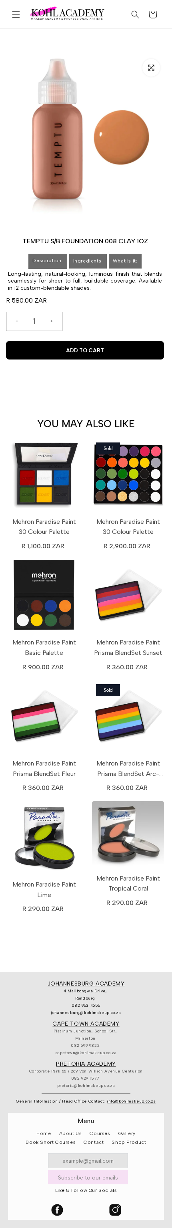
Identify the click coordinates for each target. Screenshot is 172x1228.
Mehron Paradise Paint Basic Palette (44, 647)
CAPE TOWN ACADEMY (85, 1023)
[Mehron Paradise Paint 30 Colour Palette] (44, 476)
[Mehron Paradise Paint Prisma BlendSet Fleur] (44, 718)
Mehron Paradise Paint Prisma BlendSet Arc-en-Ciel (128, 769)
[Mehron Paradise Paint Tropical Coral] (128, 836)
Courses (100, 1133)
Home (43, 1133)
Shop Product (129, 1142)
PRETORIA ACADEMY (86, 1063)
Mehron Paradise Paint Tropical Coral (128, 884)
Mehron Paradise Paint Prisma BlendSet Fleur (44, 768)
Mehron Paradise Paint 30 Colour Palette (44, 527)
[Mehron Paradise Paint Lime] (44, 839)
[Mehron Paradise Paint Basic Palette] (44, 597)
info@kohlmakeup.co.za (131, 1101)
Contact (94, 1142)
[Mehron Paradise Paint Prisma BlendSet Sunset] (128, 597)
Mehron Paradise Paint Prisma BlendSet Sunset (128, 647)
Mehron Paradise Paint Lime (44, 890)
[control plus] (54, 321)
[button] (16, 14)
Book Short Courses (51, 1142)
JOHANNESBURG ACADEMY (86, 983)
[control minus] (13, 321)
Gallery (127, 1133)
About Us (70, 1133)
